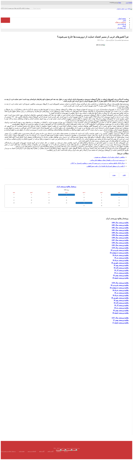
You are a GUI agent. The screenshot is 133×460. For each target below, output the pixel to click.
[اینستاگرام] (69, 450)
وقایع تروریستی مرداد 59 (121, 260)
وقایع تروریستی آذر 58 (121, 305)
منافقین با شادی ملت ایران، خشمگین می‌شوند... (109, 157)
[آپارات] (64, 450)
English (130, 2)
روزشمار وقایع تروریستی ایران (66, 186)
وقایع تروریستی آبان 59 (121, 268)
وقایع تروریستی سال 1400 (120, 232)
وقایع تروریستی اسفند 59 (120, 278)
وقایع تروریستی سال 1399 (120, 235)
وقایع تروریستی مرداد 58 (121, 295)
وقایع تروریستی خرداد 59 (121, 255)
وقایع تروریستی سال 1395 (120, 245)
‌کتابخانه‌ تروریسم (31, 451)
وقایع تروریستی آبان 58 (121, 303)
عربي (127, 2)
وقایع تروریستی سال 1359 (120, 248)
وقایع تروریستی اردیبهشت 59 (119, 252)
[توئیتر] (74, 450)
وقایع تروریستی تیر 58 (121, 293)
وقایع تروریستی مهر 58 (121, 300)
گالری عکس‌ (50, 451)
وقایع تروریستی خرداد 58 (121, 290)
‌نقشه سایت (21, 451)
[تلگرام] (59, 450)
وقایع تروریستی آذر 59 (121, 270)
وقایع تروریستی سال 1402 (120, 227)
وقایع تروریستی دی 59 (121, 273)
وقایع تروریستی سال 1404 (120, 222)
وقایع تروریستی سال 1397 (120, 240)
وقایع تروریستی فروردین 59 (120, 250)
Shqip (119, 2)
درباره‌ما (66, 451)
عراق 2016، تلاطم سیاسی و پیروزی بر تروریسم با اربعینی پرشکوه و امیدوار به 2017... (97, 163)
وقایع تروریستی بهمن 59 (121, 275)
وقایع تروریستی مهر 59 (121, 265)
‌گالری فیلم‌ (41, 451)
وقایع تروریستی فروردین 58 (120, 285)
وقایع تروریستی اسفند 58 (120, 313)
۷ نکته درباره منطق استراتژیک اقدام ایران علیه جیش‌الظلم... (105, 166)
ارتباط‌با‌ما (58, 451)
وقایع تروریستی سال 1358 (120, 283)
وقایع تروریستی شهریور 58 (120, 298)
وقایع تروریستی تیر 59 (121, 258)
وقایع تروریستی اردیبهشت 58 (119, 288)
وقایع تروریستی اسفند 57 (120, 323)
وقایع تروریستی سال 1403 (120, 225)
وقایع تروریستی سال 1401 (120, 230)
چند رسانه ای (121, 28)
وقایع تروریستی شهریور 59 (120, 263)
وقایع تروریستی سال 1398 (120, 237)
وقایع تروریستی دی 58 (121, 308)
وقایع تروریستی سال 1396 (120, 242)
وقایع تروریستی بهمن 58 (121, 310)
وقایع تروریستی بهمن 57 (121, 320)
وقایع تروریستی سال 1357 (120, 318)
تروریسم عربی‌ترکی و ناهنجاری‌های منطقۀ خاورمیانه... (107, 160)
